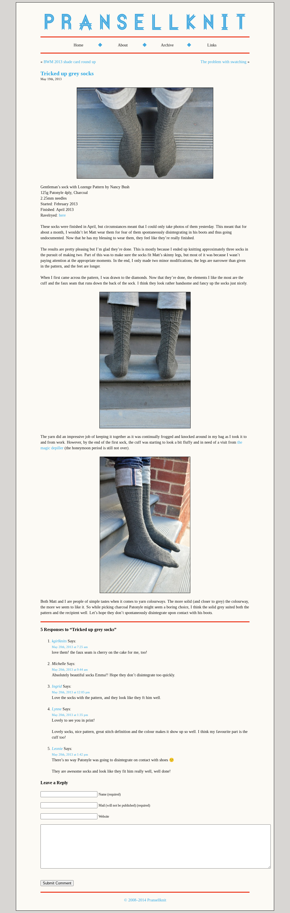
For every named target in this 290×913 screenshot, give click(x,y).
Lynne (56, 709)
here (62, 215)
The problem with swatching (223, 62)
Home (78, 45)
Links (211, 45)
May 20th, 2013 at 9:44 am (70, 669)
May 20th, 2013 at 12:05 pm (71, 692)
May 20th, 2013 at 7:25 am (70, 647)
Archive (167, 45)
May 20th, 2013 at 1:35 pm (70, 715)
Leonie (57, 749)
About (123, 45)
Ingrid (57, 686)
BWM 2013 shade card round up (70, 62)
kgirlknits (59, 641)
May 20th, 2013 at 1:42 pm (70, 754)
